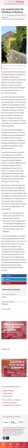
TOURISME (14, 1)
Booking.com (5, 349)
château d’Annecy (8, 74)
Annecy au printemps (9, 402)
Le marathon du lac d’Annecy (12, 405)
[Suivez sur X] (7, 438)
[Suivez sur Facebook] (4, 438)
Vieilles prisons (7, 393)
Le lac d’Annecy (8, 396)
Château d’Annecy (8, 390)
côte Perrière (13, 146)
